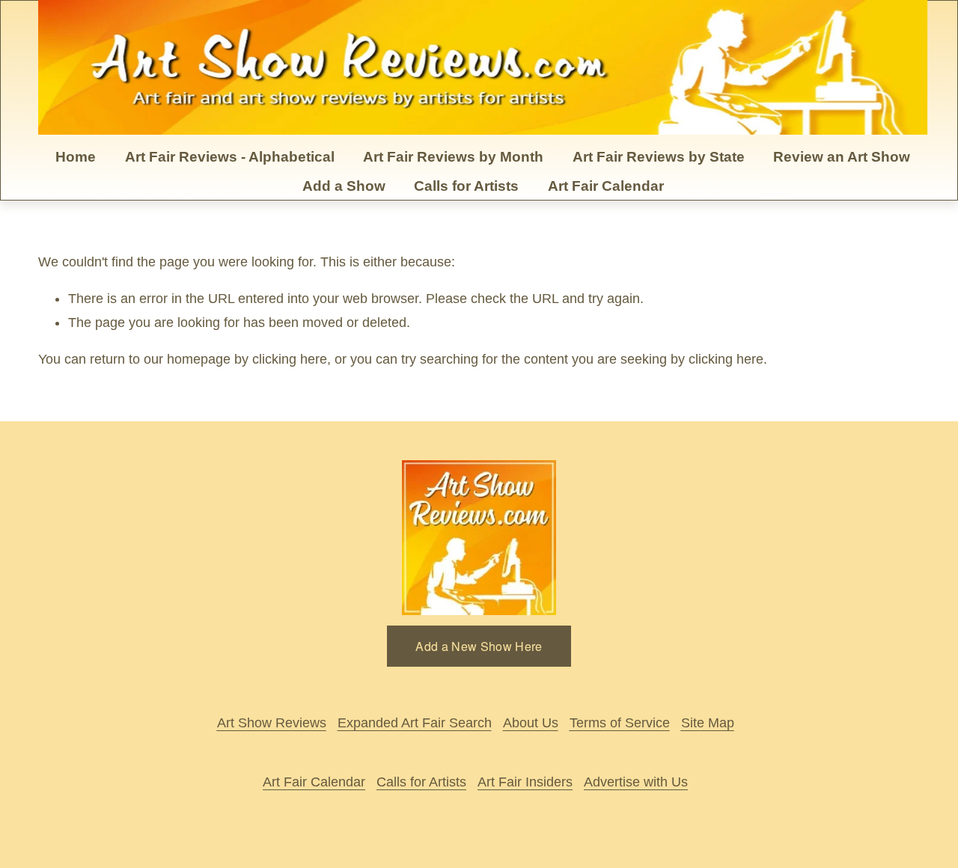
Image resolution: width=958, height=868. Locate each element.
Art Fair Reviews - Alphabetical (230, 157)
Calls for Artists (466, 186)
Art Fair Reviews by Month (453, 157)
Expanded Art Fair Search (415, 722)
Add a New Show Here (478, 646)
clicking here (289, 359)
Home (75, 157)
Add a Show (343, 186)
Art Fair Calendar (606, 186)
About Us (530, 722)
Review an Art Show (841, 157)
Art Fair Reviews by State (659, 157)
